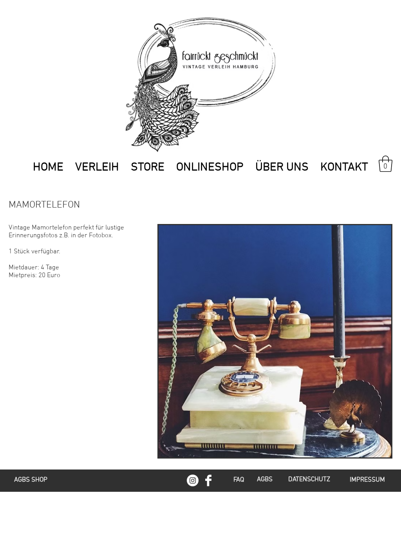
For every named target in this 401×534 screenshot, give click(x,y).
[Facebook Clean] (208, 480)
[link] (385, 164)
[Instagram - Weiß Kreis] (193, 480)
